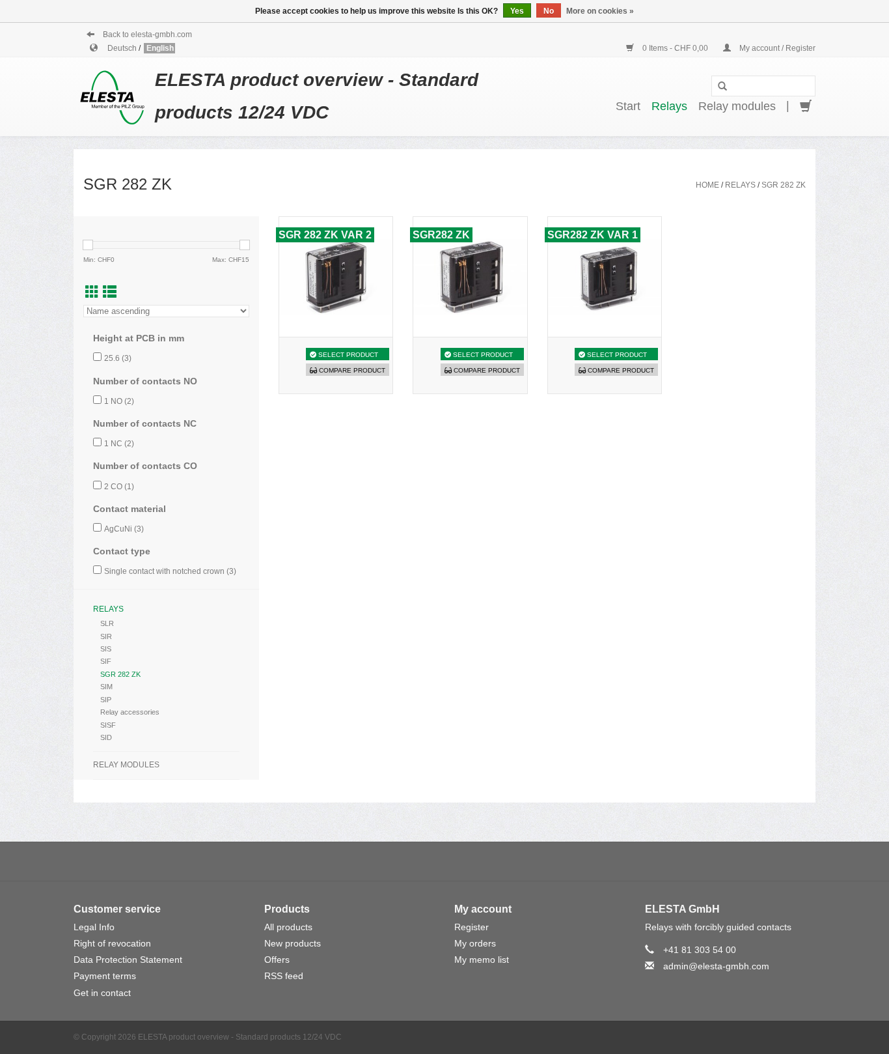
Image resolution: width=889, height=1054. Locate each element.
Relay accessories (129, 712)
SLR (107, 623)
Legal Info (94, 927)
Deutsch (123, 48)
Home (707, 185)
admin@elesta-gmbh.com (716, 966)
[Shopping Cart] (805, 107)
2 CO (119, 486)
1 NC (119, 443)
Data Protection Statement (128, 959)
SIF (105, 661)
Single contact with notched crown (170, 571)
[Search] (722, 87)
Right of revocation (112, 943)
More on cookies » (600, 11)
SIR (106, 636)
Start (628, 106)
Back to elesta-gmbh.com (146, 34)
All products (288, 927)
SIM (106, 687)
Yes (517, 11)
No (548, 11)
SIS (105, 649)
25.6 (117, 358)
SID (106, 737)
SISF (108, 725)
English (160, 48)
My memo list (481, 959)
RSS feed (283, 976)
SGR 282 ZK (783, 185)
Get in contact (102, 993)
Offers (277, 959)
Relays (669, 106)
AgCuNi (124, 529)
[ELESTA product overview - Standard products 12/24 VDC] (114, 96)
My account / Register (776, 48)
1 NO (119, 401)
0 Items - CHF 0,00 (675, 48)
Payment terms (105, 976)
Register (471, 927)
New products (292, 943)
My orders (475, 943)
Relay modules (737, 106)
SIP (105, 700)
